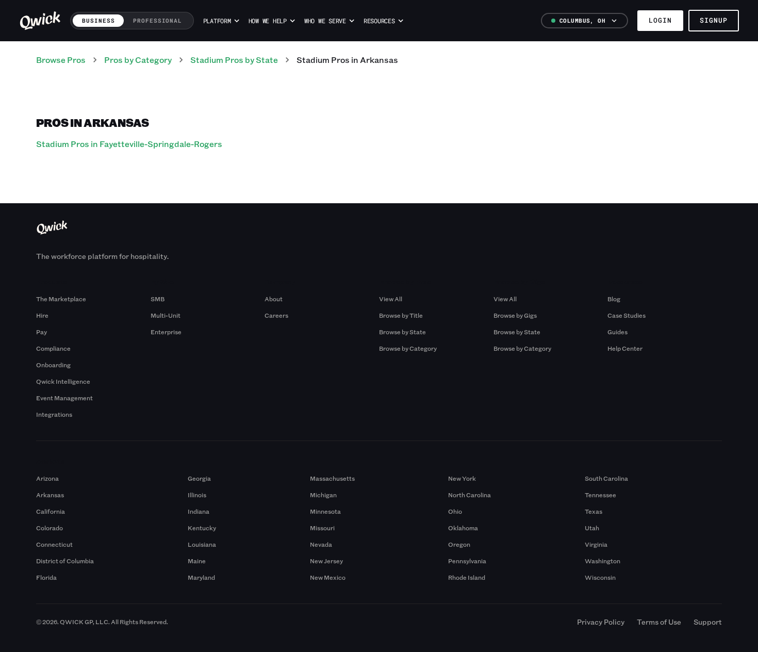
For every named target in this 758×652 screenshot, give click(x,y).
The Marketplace (61, 299)
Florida (46, 577)
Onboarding (53, 365)
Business (98, 20)
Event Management (64, 398)
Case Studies (626, 315)
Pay (41, 332)
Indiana (198, 511)
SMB (157, 299)
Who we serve (325, 21)
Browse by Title (401, 315)
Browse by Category (408, 348)
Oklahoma (463, 528)
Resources (379, 21)
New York (462, 478)
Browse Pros (61, 59)
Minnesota (325, 511)
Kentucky (202, 528)
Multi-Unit (165, 315)
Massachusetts (332, 478)
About (274, 299)
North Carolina (469, 495)
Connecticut (54, 544)
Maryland (201, 577)
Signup (714, 20)
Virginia (596, 544)
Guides (617, 332)
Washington (602, 561)
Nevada (321, 544)
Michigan (323, 495)
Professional (157, 20)
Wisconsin (600, 577)
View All (390, 299)
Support (708, 622)
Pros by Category (138, 59)
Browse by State (402, 332)
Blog (613, 299)
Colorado (49, 528)
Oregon (459, 544)
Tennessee (600, 495)
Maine (197, 561)
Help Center (624, 348)
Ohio (455, 511)
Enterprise (166, 332)
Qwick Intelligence (63, 381)
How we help (268, 21)
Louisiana (202, 544)
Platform (217, 21)
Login (660, 20)
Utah (592, 528)
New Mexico (327, 577)
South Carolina (606, 478)
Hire (42, 315)
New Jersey (326, 561)
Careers (276, 315)
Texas (593, 511)
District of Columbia (65, 561)
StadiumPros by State (234, 59)
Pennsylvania (467, 561)
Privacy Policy (600, 622)
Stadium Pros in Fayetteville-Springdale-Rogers (129, 143)
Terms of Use (659, 622)
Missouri (322, 528)
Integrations (54, 414)
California (50, 511)
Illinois (197, 495)
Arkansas (50, 495)
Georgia (199, 478)
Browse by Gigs (515, 315)
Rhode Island (466, 577)
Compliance (53, 348)
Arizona (47, 478)
